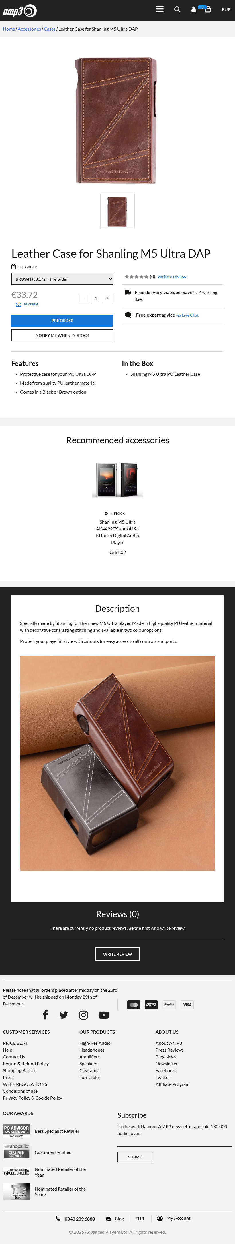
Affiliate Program (172, 1084)
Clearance (89, 1070)
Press (8, 1077)
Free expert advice (167, 314)
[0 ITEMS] (209, 9)
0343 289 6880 (80, 1218)
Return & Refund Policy (26, 1063)
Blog (119, 1218)
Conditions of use (20, 1091)
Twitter (163, 1077)
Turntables (90, 1077)
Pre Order (62, 320)
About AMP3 (169, 1043)
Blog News (166, 1056)
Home (9, 28)
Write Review (117, 954)
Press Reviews (170, 1049)
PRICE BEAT (15, 1043)
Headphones (92, 1049)
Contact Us (14, 1056)
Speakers (88, 1063)
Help (7, 1049)
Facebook (165, 1070)
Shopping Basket (19, 1070)
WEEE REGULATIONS (25, 1084)
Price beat (31, 304)
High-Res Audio (95, 1043)
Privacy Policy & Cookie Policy (32, 1097)
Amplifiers (89, 1056)
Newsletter (167, 1063)
